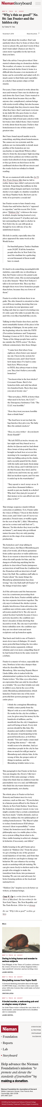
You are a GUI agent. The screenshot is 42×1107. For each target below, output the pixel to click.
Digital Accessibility (32, 1104)
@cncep (32, 905)
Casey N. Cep (9, 27)
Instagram (36, 1033)
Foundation (10, 1036)
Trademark (17, 1104)
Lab (5, 1049)
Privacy (23, 1104)
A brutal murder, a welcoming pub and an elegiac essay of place (20, 1002)
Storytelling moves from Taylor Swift (19, 980)
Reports (8, 1043)
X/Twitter (36, 1030)
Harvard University (7, 1104)
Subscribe (36, 1026)
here (4, 914)
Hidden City (14, 212)
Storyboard (10, 1055)
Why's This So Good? (13, 11)
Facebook (36, 1036)
